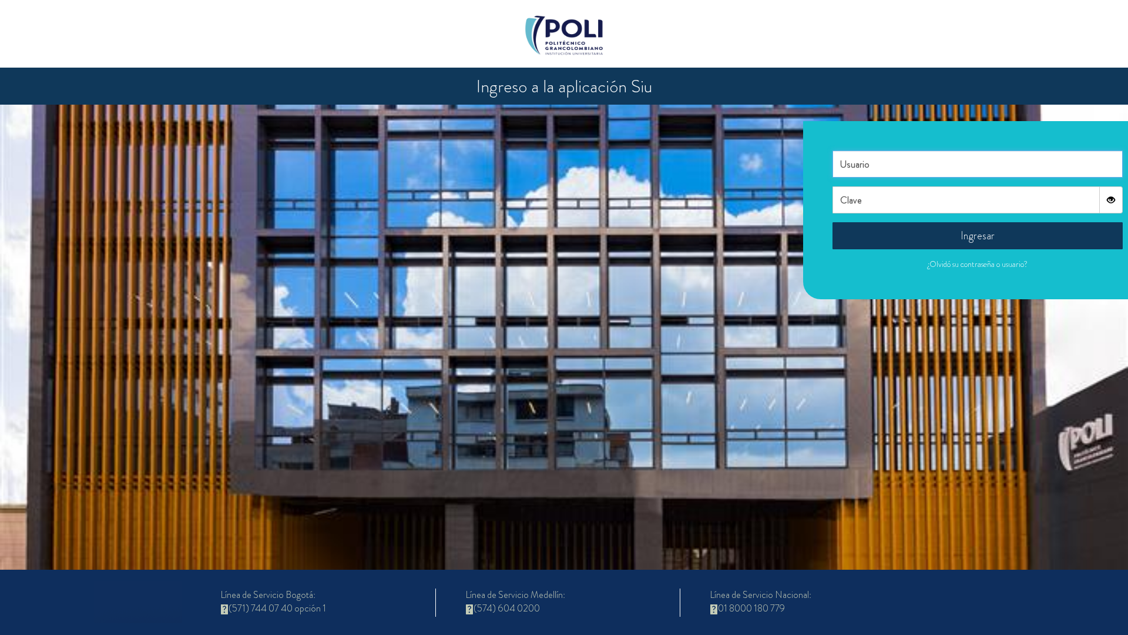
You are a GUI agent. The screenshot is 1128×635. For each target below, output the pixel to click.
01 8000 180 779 (751, 608)
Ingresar (978, 235)
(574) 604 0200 (507, 608)
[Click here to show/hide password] (1111, 199)
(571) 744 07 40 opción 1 (277, 608)
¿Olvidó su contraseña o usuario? (978, 264)
